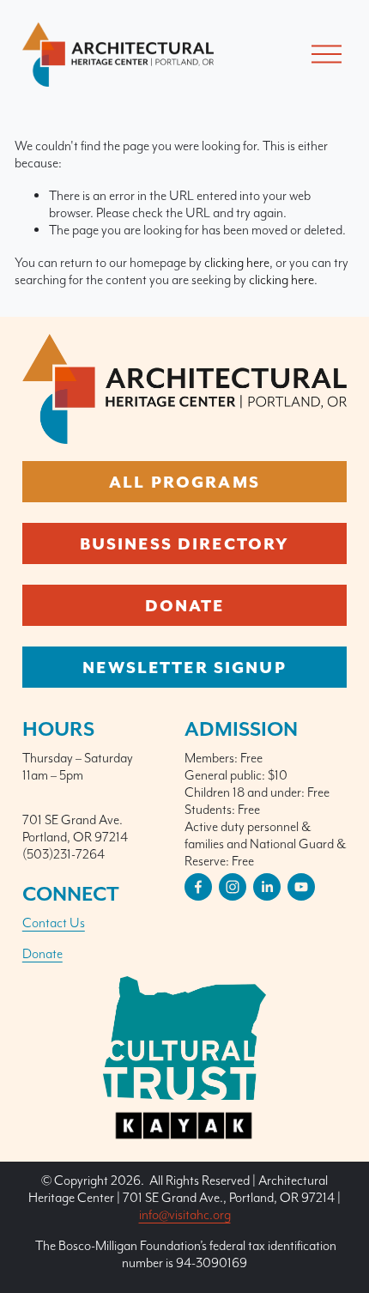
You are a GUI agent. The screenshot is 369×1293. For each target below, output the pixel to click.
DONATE (185, 605)
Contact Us (53, 922)
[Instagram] (232, 887)
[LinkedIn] (267, 887)
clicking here (236, 262)
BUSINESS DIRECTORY (185, 543)
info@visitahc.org (185, 1214)
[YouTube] (301, 887)
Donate (42, 953)
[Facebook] (198, 887)
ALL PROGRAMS (184, 481)
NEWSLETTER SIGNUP (184, 667)
